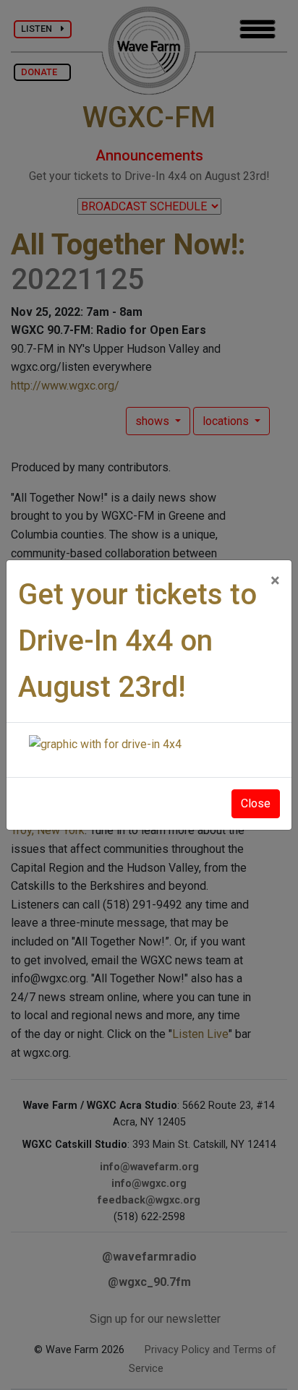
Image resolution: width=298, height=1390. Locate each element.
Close (256, 803)
